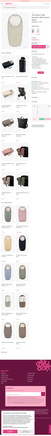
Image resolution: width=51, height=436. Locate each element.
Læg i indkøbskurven (39, 47)
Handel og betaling (30, 375)
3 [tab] (16, 50)
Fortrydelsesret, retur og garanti (7, 379)
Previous (2, 30)
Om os (2, 383)
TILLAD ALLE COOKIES (10, 431)
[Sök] (2, 7)
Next (28, 30)
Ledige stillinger (4, 381)
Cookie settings (30, 379)
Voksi (33, 13)
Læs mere (40, 72)
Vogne (2, 9)
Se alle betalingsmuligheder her (38, 125)
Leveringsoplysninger (31, 373)
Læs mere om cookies (7, 426)
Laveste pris (42, 119)
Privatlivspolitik (30, 377)
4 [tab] (17, 50)
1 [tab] (13, 50)
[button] (2, 3)
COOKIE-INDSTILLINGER (25, 431)
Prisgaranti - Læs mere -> (38, 87)
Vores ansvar (29, 381)
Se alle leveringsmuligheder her (38, 126)
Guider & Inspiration (4, 375)
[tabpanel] (15, 30)
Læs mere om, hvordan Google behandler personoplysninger (15, 427)
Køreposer (7, 9)
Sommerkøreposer (13, 9)
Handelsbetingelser (4, 377)
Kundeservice (3, 373)
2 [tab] (14, 50)
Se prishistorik (35, 43)
